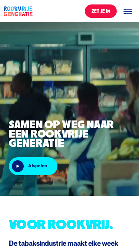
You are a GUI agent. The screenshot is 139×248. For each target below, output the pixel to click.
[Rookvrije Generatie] (18, 11)
